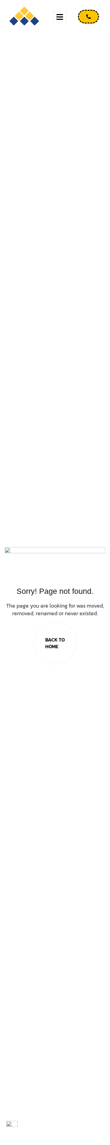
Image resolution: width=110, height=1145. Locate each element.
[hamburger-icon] (59, 16)
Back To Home (55, 643)
